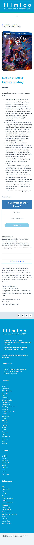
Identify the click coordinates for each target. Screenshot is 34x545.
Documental (6, 416)
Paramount (5, 505)
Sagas (4, 434)
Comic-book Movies (8, 411)
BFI (3, 491)
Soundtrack (5, 463)
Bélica (4, 395)
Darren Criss (22, 243)
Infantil (4, 241)
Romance (5, 432)
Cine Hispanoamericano (9, 407)
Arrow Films (5, 489)
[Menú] (17, 15)
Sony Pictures (6, 512)
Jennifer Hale (7, 247)
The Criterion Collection (9, 514)
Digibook (5, 467)
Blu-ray (4, 458)
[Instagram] (26, 315)
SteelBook (5, 460)
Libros (4, 472)
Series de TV (12, 241)
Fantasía (4, 423)
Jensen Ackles (17, 247)
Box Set (4, 465)
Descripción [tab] (17, 261)
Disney (4, 496)
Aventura (5, 393)
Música (4, 429)
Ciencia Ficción (24, 239)
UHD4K (4, 456)
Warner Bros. (6, 521)
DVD (3, 469)
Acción (4, 386)
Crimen (4, 413)
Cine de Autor (6, 404)
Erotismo (4, 420)
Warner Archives (7, 523)
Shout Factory (6, 509)
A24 (3, 487)
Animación (14, 239)
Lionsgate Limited (7, 503)
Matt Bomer (27, 247)
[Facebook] (19, 315)
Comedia (5, 409)
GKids (4, 500)
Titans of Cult (6, 516)
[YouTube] (30, 315)
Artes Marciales (7, 391)
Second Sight (6, 507)
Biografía (5, 397)
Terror (4, 441)
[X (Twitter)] (23, 315)
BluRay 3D (5, 474)
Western (4, 443)
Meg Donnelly (7, 248)
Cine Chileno (6, 402)
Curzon (4, 493)
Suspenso (5, 439)
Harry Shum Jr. (13, 245)
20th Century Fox (7, 498)
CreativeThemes (24, 535)
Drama (4, 418)
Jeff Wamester (24, 245)
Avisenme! (17, 225)
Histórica (4, 425)
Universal (5, 519)
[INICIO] (2, 25)
